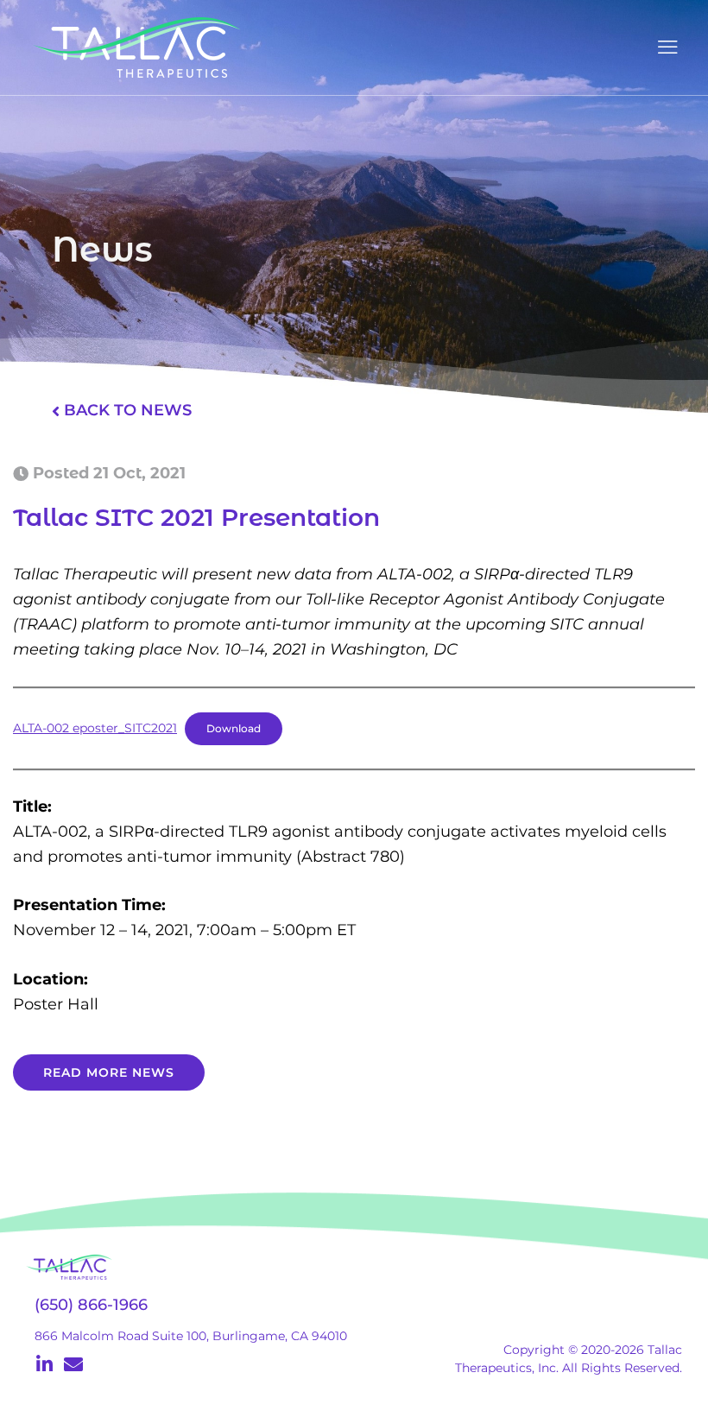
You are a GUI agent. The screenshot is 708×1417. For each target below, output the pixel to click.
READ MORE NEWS (108, 1072)
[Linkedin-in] (44, 1364)
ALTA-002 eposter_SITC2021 (95, 728)
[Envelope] (73, 1364)
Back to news (128, 411)
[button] (667, 48)
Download (233, 729)
